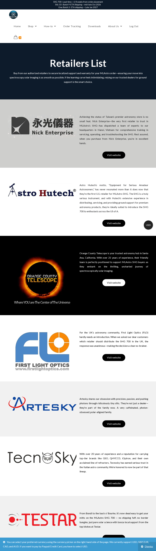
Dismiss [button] (149, 546)
